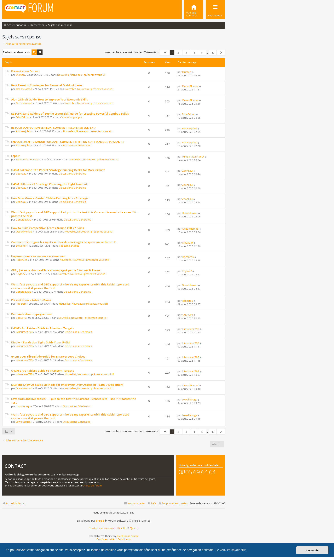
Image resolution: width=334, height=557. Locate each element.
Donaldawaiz (23, 219)
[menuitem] (193, 9)
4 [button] (194, 52)
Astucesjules (23, 131)
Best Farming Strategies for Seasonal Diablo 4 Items (46, 85)
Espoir (15, 156)
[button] (165, 52)
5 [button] (202, 52)
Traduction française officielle (107, 528)
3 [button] (186, 52)
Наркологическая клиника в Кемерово (38, 256)
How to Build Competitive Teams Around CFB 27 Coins (47, 228)
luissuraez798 (24, 332)
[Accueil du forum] (29, 9)
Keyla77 (20, 274)
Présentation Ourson (25, 71)
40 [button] (212, 52)
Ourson (20, 75)
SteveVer (21, 245)
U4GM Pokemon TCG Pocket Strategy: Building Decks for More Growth (58, 170)
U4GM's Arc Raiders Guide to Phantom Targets (42, 328)
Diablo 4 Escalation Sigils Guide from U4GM (40, 342)
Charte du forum (92, 485)
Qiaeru (134, 528)
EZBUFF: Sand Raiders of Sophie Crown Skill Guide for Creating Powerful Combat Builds (70, 113)
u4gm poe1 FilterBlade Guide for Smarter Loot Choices (48, 356)
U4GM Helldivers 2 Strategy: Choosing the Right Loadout (49, 184)
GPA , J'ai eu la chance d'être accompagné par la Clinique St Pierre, (56, 270)
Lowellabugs (23, 406)
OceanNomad (24, 89)
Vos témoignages (71, 117)
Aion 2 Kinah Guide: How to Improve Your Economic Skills (49, 99)
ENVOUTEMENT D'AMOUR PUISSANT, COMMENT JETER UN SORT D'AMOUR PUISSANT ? (67, 142)
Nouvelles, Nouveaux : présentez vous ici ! (81, 75)
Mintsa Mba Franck (27, 159)
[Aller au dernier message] (193, 72)
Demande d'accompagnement (31, 314)
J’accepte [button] (312, 550)
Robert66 (21, 303)
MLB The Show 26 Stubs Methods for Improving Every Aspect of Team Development (67, 385)
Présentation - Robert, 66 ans (31, 300)
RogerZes (21, 259)
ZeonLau (21, 173)
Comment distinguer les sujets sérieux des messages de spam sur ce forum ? (63, 242)
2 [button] (178, 52)
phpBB (100, 520)
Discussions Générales (76, 145)
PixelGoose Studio (128, 536)
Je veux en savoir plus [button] (231, 550)
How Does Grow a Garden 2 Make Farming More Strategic (49, 198)
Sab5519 (21, 317)
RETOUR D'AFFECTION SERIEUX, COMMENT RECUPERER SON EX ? (53, 127)
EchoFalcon (22, 117)
